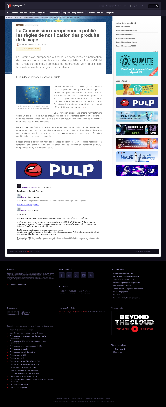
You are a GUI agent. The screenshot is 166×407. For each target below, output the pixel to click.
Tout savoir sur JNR (17, 358)
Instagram (69, 275)
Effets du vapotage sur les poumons (126, 283)
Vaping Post (25, 4)
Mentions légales (77, 398)
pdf (83, 107)
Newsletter (110, 6)
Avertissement (88, 398)
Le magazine (109, 13)
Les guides (66, 13)
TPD (36, 25)
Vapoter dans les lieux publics (124, 279)
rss (91, 275)
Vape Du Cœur (25, 313)
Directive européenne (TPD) (123, 273)
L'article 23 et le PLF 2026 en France (23, 376)
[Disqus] (59, 211)
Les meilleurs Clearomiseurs (126, 42)
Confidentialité (99, 398)
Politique (25, 17)
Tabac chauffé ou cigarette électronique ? (128, 289)
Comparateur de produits (19, 387)
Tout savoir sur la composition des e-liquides (26, 346)
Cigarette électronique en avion (21, 330)
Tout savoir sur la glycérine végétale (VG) (25, 361)
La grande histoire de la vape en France (24, 373)
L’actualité (23, 13)
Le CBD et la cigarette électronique (126, 276)
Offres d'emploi (119, 349)
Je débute (14, 13)
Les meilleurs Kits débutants (126, 30)
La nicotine (117, 295)
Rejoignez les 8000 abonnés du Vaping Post (73, 311)
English (134, 6)
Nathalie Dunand (27, 44)
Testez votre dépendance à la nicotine (24, 370)
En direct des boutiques (95, 13)
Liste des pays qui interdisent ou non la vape (26, 333)
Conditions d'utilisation (63, 398)
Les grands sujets (78, 13)
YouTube (83, 275)
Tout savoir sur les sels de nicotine (22, 352)
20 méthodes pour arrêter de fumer (23, 367)
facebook (62, 275)
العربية (141, 6)
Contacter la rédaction (18, 285)
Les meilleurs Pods (123, 27)
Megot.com (117, 352)
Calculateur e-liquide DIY (19, 384)
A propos (126, 6)
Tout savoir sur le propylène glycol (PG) (24, 364)
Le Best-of (40, 13)
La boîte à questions (53, 13)
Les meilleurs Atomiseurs (125, 38)
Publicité (107, 398)
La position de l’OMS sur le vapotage (126, 298)
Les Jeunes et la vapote (122, 286)
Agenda (101, 6)
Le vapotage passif (120, 292)
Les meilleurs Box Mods (124, 34)
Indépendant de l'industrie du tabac (13, 313)
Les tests (32, 13)
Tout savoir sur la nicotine (19, 349)
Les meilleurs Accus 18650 (126, 46)
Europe (29, 25)
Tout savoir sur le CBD (18, 355)
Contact (118, 6)
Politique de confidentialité (89, 401)
